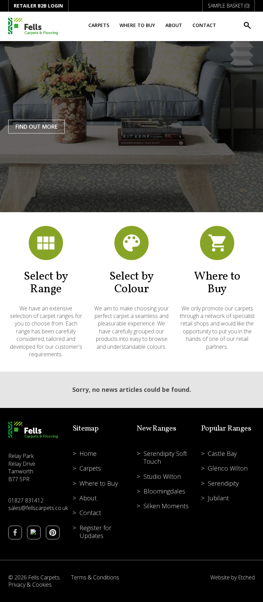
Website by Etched (232, 577)
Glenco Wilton (228, 468)
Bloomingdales (164, 491)
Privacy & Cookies (30, 584)
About (173, 25)
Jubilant (218, 498)
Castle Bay (222, 453)
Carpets (98, 25)
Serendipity (223, 483)
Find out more (36, 126)
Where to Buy (137, 25)
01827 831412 (25, 500)
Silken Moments (166, 506)
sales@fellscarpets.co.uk (38, 508)
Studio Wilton (162, 476)
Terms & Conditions (95, 577)
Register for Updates (95, 532)
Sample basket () (228, 5)
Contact (204, 25)
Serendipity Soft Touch (165, 457)
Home (88, 453)
